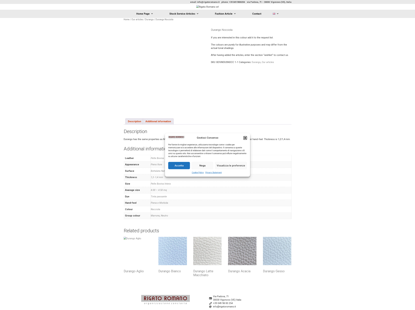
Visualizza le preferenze (231, 165)
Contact (256, 13)
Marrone (155, 215)
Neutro (164, 215)
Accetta (179, 165)
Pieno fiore (156, 164)
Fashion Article (223, 13)
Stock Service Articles (182, 13)
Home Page (143, 13)
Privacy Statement (213, 172)
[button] (245, 138)
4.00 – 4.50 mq (159, 190)
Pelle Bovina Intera (161, 183)
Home (127, 19)
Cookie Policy (198, 172)
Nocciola (155, 209)
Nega (202, 165)
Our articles (137, 19)
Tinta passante (159, 196)
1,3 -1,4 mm (157, 177)
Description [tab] (134, 121)
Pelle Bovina (157, 158)
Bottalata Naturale (160, 170)
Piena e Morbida (159, 202)
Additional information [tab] (158, 121)
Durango (149, 19)
